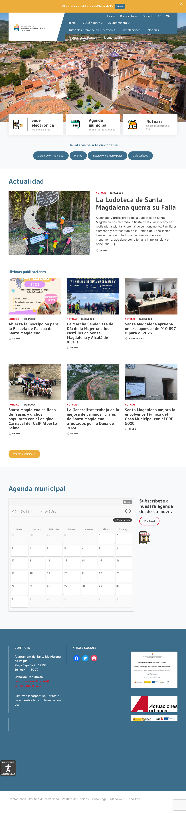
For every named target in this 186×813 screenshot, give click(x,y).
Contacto (148, 16)
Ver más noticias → (24, 453)
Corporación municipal (51, 155)
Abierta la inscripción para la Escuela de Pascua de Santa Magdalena (33, 328)
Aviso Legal (99, 799)
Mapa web (117, 799)
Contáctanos (17, 799)
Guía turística (140, 155)
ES (159, 16)
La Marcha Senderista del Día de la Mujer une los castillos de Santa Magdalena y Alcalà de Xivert (91, 333)
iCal (128, 502)
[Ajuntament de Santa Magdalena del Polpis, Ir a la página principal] (29, 27)
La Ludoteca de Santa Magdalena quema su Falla (136, 203)
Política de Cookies (75, 799)
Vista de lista (123, 520)
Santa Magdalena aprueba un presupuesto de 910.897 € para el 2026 (150, 328)
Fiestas (111, 16)
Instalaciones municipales (107, 155)
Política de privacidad (44, 799)
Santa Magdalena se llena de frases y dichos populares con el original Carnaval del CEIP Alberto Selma (33, 419)
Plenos (78, 155)
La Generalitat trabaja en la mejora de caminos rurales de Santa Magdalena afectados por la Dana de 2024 (93, 419)
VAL (168, 16)
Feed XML (134, 799)
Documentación (129, 16)
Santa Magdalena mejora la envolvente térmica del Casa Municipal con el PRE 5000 (150, 416)
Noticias (101, 192)
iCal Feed (149, 521)
